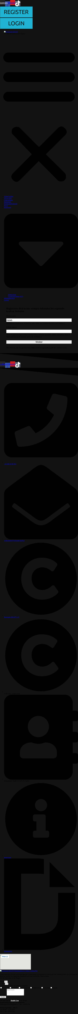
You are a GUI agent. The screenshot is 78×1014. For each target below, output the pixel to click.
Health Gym (15, 1000)
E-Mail (2, 984)
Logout (6, 300)
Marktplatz (7, 202)
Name (2, 981)
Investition (46, 988)
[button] (39, 115)
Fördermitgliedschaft (10, 204)
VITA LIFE (8, 198)
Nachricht (3, 995)
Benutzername (11, 316)
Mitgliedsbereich (9, 298)
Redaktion (15, 988)
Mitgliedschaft (25, 988)
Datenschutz (12, 295)
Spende (55, 988)
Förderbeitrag (36, 988)
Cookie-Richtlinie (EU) (15, 296)
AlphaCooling (8, 196)
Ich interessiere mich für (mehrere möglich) (14, 986)
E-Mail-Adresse (11, 327)
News (6, 205)
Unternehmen (8, 200)
